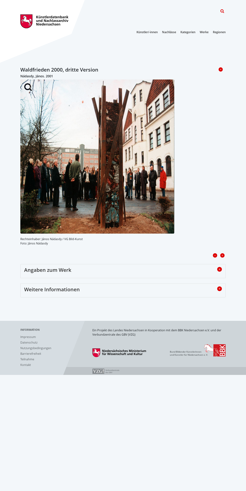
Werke (204, 32)
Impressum (28, 337)
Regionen (219, 32)
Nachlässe (169, 32)
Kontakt (25, 365)
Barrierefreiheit (30, 354)
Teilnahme (27, 359)
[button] (219, 269)
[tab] (123, 271)
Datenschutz (28, 342)
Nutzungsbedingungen (35, 348)
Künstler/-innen (147, 32)
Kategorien (187, 32)
